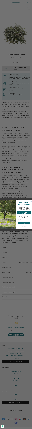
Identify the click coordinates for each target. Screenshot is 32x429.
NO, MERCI (24, 226)
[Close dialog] (30, 201)
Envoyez (24, 222)
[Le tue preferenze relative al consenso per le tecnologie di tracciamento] (2, 426)
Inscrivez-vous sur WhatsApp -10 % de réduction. (23, 212)
